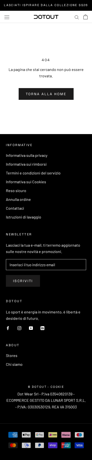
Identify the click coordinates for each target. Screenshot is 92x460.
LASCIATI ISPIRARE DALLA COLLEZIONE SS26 (46, 5)
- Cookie (55, 387)
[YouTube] (31, 327)
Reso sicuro (16, 190)
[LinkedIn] (42, 327)
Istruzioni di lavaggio (23, 217)
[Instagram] (19, 327)
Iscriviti (23, 281)
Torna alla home (46, 94)
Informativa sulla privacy (26, 155)
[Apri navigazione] (6, 17)
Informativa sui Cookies (26, 181)
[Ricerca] (77, 17)
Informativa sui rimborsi (26, 164)
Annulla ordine (18, 199)
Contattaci (15, 208)
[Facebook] (8, 327)
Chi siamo (14, 364)
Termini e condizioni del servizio (33, 173)
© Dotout (37, 387)
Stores (11, 355)
